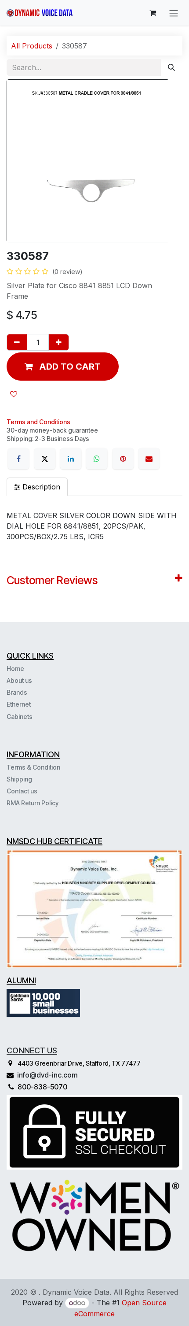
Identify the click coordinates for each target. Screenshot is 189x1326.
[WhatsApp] (96, 458)
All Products (31, 45)
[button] (63, 366)
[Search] (171, 67)
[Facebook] (18, 458)
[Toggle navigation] (173, 13)
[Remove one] (17, 342)
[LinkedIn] (70, 458)
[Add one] (58, 342)
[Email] (149, 458)
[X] (44, 458)
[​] (33, 716)
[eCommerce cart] (152, 13)
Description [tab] (40, 486)
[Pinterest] (123, 458)
